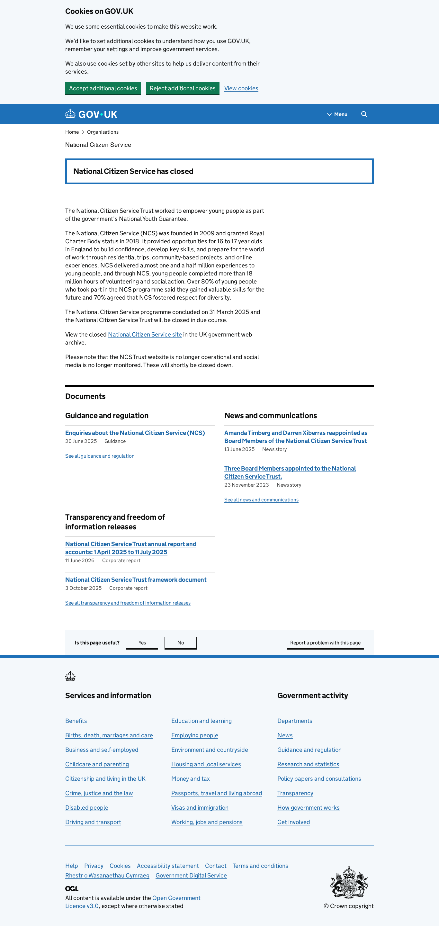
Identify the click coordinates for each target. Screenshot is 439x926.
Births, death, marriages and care (109, 735)
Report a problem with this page (325, 643)
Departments (294, 720)
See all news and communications (261, 500)
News (285, 735)
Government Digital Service (191, 875)
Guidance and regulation (309, 749)
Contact (216, 865)
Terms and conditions (260, 865)
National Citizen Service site (145, 334)
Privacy (93, 865)
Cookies (120, 865)
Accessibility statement (168, 865)
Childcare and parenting (97, 764)
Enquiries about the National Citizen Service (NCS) (135, 432)
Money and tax (190, 778)
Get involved (293, 822)
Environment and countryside (209, 749)
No (187, 643)
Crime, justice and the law (99, 793)
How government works (308, 807)
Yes (148, 643)
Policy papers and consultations (319, 778)
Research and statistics (308, 764)
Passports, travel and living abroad (216, 793)
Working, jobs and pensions (207, 822)
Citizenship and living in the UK (105, 778)
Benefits (76, 720)
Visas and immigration (199, 807)
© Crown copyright (349, 906)
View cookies (241, 88)
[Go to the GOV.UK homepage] (91, 114)
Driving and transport (93, 822)
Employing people (194, 735)
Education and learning (201, 720)
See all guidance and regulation (100, 456)
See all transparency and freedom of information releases (128, 603)
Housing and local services (206, 764)
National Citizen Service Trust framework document (136, 579)
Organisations (103, 132)
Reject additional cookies (183, 88)
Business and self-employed (102, 749)
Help (71, 865)
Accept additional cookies (103, 88)
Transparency (295, 793)
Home (72, 132)
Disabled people (86, 807)
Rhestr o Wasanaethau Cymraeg (107, 875)
